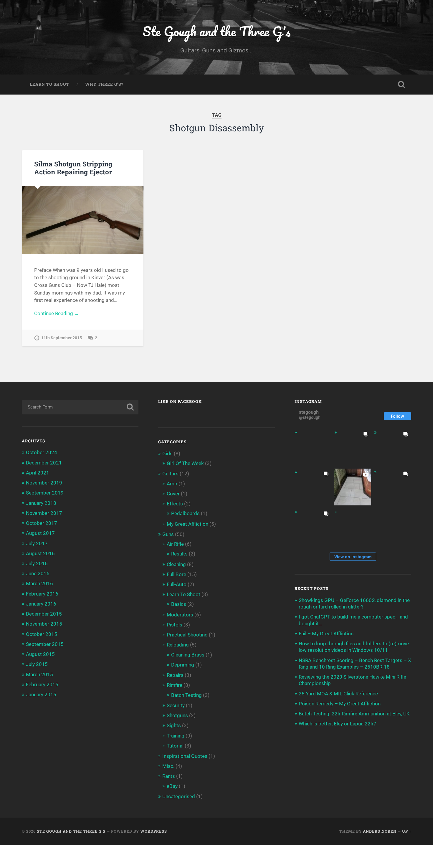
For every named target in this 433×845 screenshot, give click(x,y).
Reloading (178, 645)
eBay (172, 786)
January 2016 (41, 604)
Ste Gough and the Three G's (216, 31)
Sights (174, 725)
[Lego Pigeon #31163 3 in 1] (313, 447)
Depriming (182, 665)
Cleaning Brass (187, 655)
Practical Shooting (187, 635)
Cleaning (176, 564)
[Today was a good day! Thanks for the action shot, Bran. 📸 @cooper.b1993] (313, 526)
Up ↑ (406, 831)
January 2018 (41, 503)
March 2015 (39, 674)
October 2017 (41, 523)
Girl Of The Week (185, 463)
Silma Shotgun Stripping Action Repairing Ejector (73, 167)
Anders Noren (379, 831)
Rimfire (174, 685)
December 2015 (44, 614)
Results (179, 554)
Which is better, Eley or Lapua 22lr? (337, 724)
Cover (173, 494)
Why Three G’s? (104, 84)
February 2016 (42, 594)
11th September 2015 (61, 337)
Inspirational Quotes (184, 756)
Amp (172, 484)
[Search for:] (80, 407)
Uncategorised (178, 796)
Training (175, 736)
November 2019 (44, 483)
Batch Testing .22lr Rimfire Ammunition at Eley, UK (354, 714)
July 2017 (37, 543)
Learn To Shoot (49, 84)
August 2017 (40, 533)
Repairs (175, 675)
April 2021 (37, 473)
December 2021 (44, 463)
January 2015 (41, 694)
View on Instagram (352, 556)
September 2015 (45, 644)
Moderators (180, 615)
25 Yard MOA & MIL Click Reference (338, 694)
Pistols (174, 625)
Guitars (170, 474)
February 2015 (42, 684)
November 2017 (44, 513)
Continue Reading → (56, 313)
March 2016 (39, 583)
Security (176, 705)
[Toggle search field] (401, 85)
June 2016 (37, 573)
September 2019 (45, 493)
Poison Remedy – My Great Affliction (340, 704)
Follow (397, 416)
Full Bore (176, 574)
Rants (168, 776)
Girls (167, 454)
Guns (168, 534)
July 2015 (37, 664)
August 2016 (40, 553)
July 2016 (37, 563)
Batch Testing (186, 695)
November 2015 (44, 624)
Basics (178, 604)
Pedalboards (185, 513)
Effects (175, 504)
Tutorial (175, 746)
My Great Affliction (187, 524)
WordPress (153, 831)
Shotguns (177, 715)
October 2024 (41, 452)
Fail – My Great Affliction (326, 633)
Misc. (168, 766)
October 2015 (41, 634)
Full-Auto (176, 584)
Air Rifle (175, 544)
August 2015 (40, 654)
